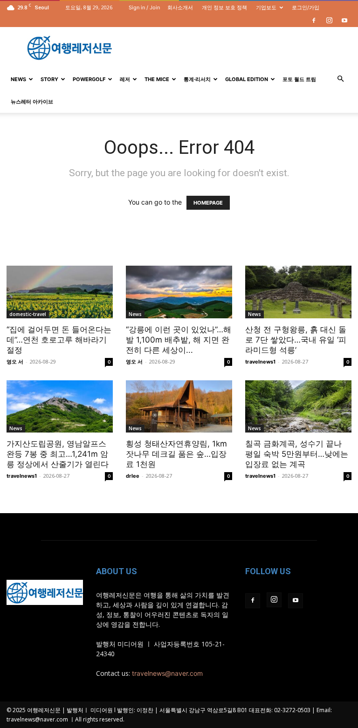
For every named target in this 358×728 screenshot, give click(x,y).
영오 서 (15, 361)
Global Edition (246, 79)
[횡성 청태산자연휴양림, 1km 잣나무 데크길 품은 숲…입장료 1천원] (179, 406)
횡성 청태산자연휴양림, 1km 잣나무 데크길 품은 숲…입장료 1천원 (176, 454)
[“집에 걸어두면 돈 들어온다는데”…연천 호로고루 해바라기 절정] (60, 292)
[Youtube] (344, 20)
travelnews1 (260, 361)
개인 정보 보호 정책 (224, 7)
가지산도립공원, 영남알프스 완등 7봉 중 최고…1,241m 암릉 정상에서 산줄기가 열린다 (58, 454)
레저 (125, 79)
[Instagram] (329, 20)
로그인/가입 (305, 7)
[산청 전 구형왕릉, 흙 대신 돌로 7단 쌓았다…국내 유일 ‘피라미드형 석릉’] (298, 292)
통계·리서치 (197, 79)
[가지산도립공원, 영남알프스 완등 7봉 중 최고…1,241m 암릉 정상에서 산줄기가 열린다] (60, 406)
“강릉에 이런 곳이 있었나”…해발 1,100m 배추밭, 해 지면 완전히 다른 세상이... (178, 340)
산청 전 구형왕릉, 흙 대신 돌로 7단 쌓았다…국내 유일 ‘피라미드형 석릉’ (295, 340)
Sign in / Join (144, 7)
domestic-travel (27, 314)
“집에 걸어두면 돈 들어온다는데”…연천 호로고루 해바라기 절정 (59, 340)
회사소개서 (180, 7)
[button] (340, 79)
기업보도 (266, 7)
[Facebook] (314, 20)
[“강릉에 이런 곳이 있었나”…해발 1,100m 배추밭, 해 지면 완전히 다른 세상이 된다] (179, 292)
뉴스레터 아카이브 (32, 101)
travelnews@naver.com (167, 673)
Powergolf (89, 79)
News (18, 79)
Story (49, 79)
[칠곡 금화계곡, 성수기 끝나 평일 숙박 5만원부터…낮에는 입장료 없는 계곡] (298, 406)
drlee (132, 476)
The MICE (157, 79)
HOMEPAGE (208, 202)
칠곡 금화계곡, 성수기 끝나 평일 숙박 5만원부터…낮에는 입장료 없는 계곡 (296, 454)
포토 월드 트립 (299, 79)
